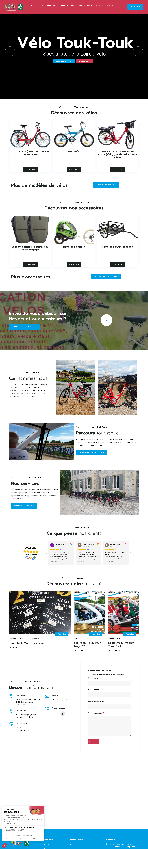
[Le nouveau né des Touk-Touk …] (123, 612)
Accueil (34, 5)
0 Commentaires (35, 638)
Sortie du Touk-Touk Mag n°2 (87, 644)
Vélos (41, 5)
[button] (130, 553)
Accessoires (52, 5)
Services (64, 5)
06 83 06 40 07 (22, 730)
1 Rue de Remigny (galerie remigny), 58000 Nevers (26, 715)
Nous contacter (63, 61)
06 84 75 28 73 (22, 727)
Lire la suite (30, 169)
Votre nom (94, 678)
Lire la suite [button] (54, 561)
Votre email (94, 689)
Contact (111, 5)
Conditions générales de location (83, 845)
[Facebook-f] (62, 713)
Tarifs (72, 5)
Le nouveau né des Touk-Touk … (121, 644)
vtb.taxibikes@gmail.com (61, 700)
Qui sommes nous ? (96, 5)
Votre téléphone (96, 701)
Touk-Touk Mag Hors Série (27, 643)
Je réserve (84, 61)
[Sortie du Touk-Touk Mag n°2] (89, 612)
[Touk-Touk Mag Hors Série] (40, 612)
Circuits (81, 5)
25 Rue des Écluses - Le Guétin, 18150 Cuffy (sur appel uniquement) (28, 702)
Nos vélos (47, 845)
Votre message (96, 712)
